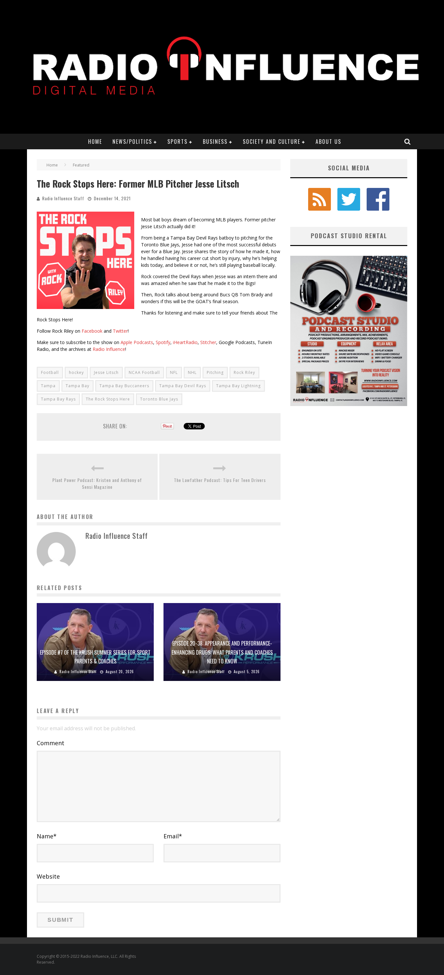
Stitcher (208, 342)
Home (95, 141)
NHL (192, 372)
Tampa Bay (77, 386)
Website (48, 876)
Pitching (215, 372)
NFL (174, 372)
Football (50, 372)
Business (215, 141)
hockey (76, 372)
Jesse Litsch (106, 372)
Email (172, 836)
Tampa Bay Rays (58, 399)
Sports (177, 141)
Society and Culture (271, 141)
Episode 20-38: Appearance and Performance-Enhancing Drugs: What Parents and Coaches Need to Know (222, 652)
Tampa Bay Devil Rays (182, 386)
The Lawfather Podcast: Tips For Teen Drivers (220, 479)
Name (47, 836)
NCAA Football (144, 372)
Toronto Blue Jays (159, 399)
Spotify (163, 342)
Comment (50, 743)
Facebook (92, 331)
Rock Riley (244, 372)
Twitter (120, 331)
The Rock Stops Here (108, 399)
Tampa (48, 386)
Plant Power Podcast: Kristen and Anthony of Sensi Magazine (97, 483)
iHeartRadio (185, 342)
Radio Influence (109, 349)
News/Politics (132, 141)
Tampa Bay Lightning (238, 386)
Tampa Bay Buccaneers (124, 386)
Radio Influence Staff (63, 198)
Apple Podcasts (137, 342)
